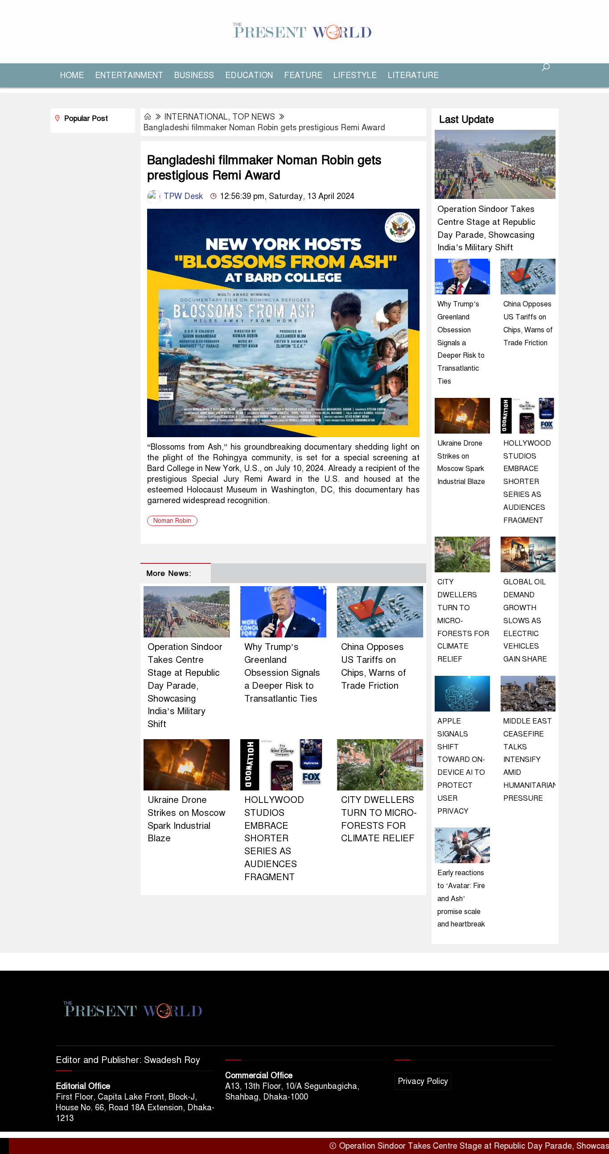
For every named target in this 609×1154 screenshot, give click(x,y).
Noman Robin (172, 521)
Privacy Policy (423, 1081)
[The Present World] (304, 31)
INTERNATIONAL (196, 117)
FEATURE (303, 75)
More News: (168, 573)
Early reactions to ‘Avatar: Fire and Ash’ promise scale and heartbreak (461, 899)
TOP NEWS (253, 117)
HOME (72, 75)
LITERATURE (413, 75)
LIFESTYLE (355, 75)
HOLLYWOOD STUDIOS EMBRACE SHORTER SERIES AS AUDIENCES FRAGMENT (274, 838)
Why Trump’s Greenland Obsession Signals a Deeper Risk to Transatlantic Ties (282, 672)
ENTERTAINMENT (129, 75)
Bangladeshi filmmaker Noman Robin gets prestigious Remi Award (264, 127)
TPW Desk (182, 196)
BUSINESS (194, 75)
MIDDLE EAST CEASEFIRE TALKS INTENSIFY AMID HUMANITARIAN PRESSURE (530, 760)
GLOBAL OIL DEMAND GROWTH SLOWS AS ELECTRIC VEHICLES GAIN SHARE (525, 621)
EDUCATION (249, 75)
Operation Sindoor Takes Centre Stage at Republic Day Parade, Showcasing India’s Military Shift (185, 685)
